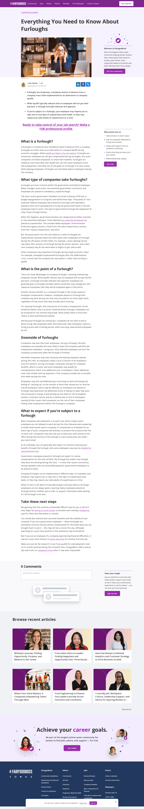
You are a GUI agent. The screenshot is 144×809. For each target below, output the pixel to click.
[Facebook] (10, 777)
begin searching (57, 539)
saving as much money (44, 510)
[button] (78, 84)
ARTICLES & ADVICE (30, 13)
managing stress (45, 550)
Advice (48, 3)
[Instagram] (15, 777)
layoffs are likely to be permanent (60, 153)
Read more (83, 803)
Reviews (66, 3)
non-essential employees (72, 220)
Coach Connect (93, 3)
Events (57, 3)
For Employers (78, 3)
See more (126, 709)
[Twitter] (21, 777)
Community (32, 3)
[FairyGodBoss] (20, 772)
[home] (18, 3)
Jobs (41, 3)
